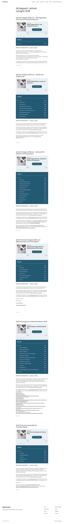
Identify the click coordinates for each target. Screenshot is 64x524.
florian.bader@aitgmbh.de (21, 305)
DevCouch (5, 1)
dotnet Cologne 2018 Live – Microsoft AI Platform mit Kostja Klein (30, 153)
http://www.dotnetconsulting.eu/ (22, 486)
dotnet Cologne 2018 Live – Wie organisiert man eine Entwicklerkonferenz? (31, 18)
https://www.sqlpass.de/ (35, 223)
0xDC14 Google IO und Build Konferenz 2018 (31, 321)
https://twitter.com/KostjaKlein (34, 222)
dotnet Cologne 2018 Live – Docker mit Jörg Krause (29, 75)
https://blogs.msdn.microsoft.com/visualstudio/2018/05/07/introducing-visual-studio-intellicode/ (30, 406)
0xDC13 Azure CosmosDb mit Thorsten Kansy (26, 426)
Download (31, 47)
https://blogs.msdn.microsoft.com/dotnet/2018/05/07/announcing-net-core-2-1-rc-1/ (29, 408)
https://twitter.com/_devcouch (35, 129)
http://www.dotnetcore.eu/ (31, 484)
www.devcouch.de (32, 131)
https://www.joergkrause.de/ (21, 136)
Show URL (35, 47)
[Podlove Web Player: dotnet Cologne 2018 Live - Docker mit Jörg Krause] (32, 98)
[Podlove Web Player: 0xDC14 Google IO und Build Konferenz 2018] (32, 348)
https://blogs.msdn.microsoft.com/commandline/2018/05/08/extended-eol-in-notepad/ (29, 413)
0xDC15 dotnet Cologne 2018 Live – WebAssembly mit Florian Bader (28, 241)
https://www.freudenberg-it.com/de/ (40, 220)
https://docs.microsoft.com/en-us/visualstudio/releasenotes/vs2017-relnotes (27, 410)
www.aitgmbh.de (19, 303)
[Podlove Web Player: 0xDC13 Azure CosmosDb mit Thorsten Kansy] (32, 446)
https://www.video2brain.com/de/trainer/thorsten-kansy (27, 487)
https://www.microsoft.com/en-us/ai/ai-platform (25, 228)
